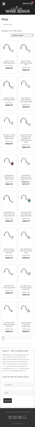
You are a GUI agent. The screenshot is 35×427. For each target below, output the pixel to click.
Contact (14, 412)
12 (20, 338)
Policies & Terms (24, 412)
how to (4, 366)
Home (7, 412)
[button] (3, 3)
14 (28, 338)
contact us (16, 368)
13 (24, 338)
